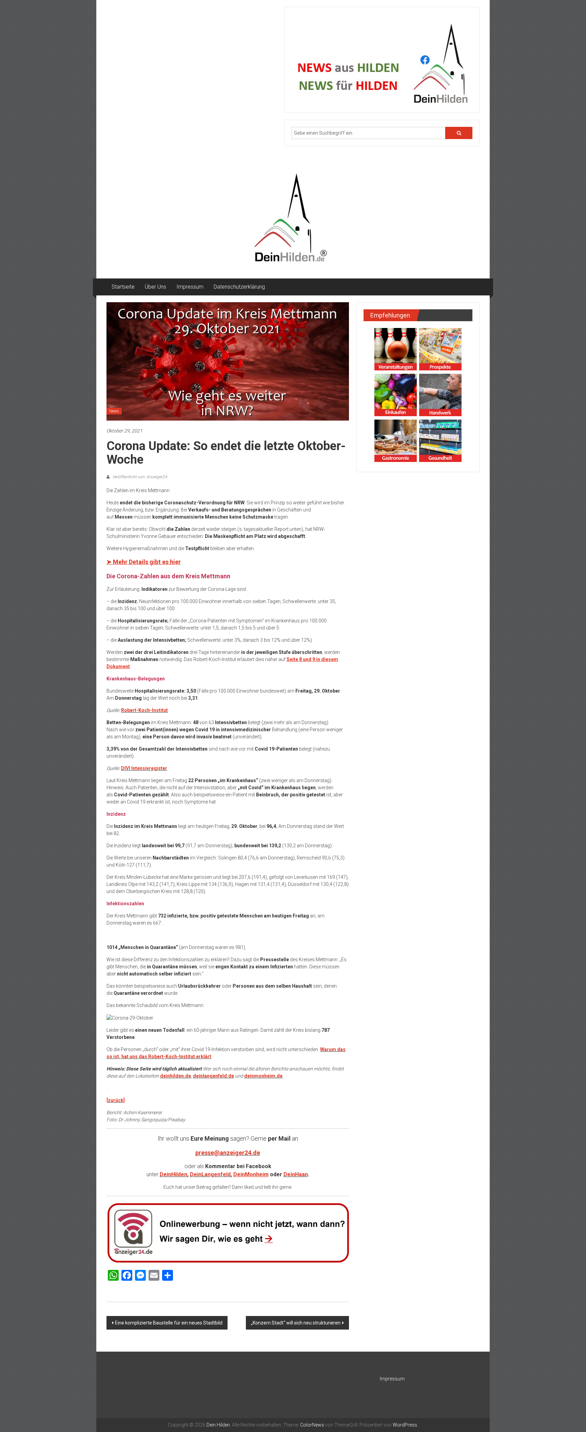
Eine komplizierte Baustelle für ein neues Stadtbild (168, 1322)
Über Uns (155, 287)
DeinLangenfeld (210, 1174)
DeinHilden (173, 1174)
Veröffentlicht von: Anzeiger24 (139, 477)
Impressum (189, 287)
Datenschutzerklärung (239, 287)
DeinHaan (296, 1174)
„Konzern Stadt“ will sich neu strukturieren (295, 1322)
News (114, 411)
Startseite (123, 287)
